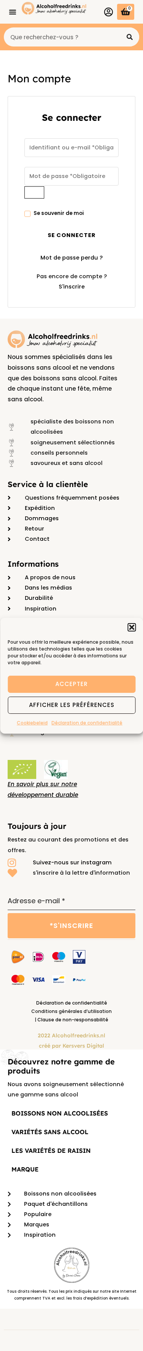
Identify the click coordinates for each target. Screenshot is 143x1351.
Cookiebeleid (32, 722)
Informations (33, 564)
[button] (131, 627)
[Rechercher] (129, 36)
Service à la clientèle (48, 484)
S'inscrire (72, 286)
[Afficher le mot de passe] (34, 192)
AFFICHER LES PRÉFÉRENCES (71, 705)
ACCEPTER (71, 684)
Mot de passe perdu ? (71, 257)
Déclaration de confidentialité (86, 722)
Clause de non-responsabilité (72, 1019)
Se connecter (72, 235)
